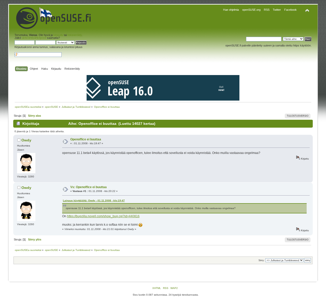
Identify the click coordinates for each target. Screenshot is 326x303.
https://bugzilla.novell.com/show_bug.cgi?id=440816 (103, 216)
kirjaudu (58, 35)
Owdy (26, 140)
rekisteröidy (74, 35)
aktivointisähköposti (34, 37)
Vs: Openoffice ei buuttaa (88, 187)
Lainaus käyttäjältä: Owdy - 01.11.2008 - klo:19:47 (94, 200)
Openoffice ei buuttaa (85, 139)
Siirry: (262, 260)
